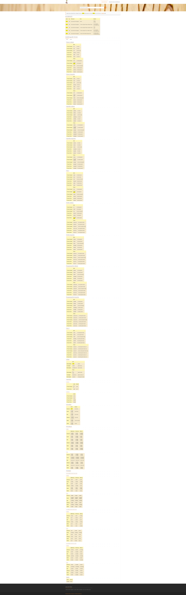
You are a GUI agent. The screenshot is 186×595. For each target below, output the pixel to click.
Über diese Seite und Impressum (70, 593)
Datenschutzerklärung (78, 593)
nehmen (71, 39)
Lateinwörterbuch (104, 1)
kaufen (67, 39)
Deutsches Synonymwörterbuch (114, 1)
